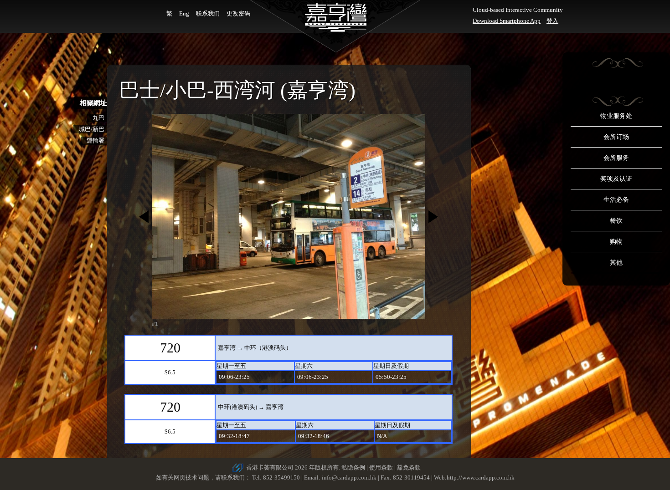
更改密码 (238, 13)
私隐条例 (353, 467)
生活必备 (616, 199)
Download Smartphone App (507, 20)
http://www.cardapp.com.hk (481, 477)
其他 (616, 262)
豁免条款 (409, 467)
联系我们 (208, 13)
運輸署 (95, 140)
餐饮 (616, 220)
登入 (552, 20)
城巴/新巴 (91, 129)
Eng (184, 13)
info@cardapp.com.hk (350, 477)
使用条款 (381, 467)
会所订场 (616, 136)
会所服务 (616, 157)
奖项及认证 (616, 178)
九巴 (98, 117)
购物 (616, 241)
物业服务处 (616, 115)
